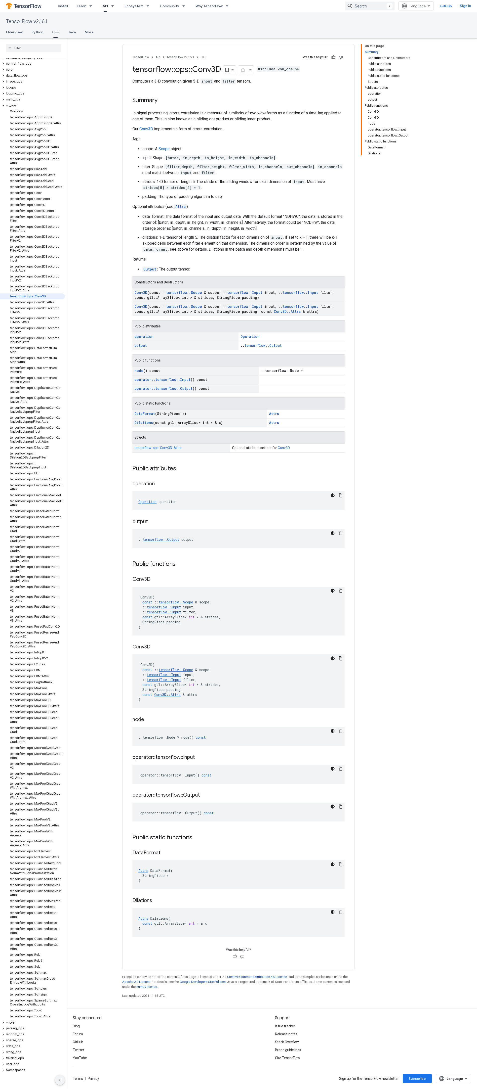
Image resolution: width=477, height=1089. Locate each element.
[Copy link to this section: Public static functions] (197, 838)
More (89, 32)
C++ (55, 32)
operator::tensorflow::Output (163, 388)
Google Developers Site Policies (203, 982)
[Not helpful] (341, 57)
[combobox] (370, 5)
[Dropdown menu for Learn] (92, 6)
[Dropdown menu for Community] (185, 6)
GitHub (446, 6)
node (138, 370)
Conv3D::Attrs (287, 311)
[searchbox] (33, 48)
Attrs (180, 206)
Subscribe (417, 1078)
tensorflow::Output (263, 345)
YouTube (80, 1058)
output (140, 345)
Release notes (286, 1034)
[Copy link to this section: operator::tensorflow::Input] (200, 758)
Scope (164, 148)
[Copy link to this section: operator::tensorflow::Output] (205, 795)
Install (63, 6)
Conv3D (146, 129)
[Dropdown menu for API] (114, 6)
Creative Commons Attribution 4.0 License (257, 977)
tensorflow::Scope (184, 292)
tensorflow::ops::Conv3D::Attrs (158, 448)
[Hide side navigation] (60, 1080)
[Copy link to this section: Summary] (162, 101)
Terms (78, 1079)
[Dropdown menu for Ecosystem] (149, 6)
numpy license (146, 987)
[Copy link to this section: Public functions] (181, 564)
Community (169, 6)
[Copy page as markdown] (242, 70)
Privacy (93, 1079)
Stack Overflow (287, 1042)
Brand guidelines (288, 1050)
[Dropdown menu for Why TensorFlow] (229, 6)
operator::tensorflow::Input (162, 379)
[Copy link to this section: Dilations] (157, 901)
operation (144, 336)
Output (149, 269)
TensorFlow (140, 57)
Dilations (143, 422)
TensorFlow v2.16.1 (26, 21)
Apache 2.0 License (136, 982)
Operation (250, 336)
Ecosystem (133, 6)
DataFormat (144, 413)
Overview (14, 32)
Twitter (78, 1050)
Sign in (465, 6)
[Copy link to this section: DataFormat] (165, 853)
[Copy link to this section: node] (149, 720)
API (105, 6)
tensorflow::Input (244, 292)
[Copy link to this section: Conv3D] (155, 580)
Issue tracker (285, 1026)
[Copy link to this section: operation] (160, 484)
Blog (76, 1026)
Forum (78, 1034)
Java (72, 32)
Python (37, 32)
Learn (81, 6)
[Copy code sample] (341, 495)
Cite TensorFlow (287, 1058)
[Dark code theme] (333, 495)
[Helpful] (333, 57)
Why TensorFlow (209, 6)
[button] (32, 64)
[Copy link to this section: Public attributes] (181, 469)
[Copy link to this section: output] (153, 522)
